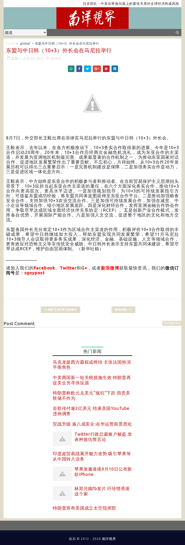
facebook (172, 323)
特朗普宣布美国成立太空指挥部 (84, 508)
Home (10, 43)
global (25, 43)
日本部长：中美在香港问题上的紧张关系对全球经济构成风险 (125, 4)
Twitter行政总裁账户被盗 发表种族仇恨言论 (103, 437)
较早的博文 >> (123, 309)
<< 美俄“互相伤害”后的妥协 (60, 309)
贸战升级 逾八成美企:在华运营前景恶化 (92, 423)
